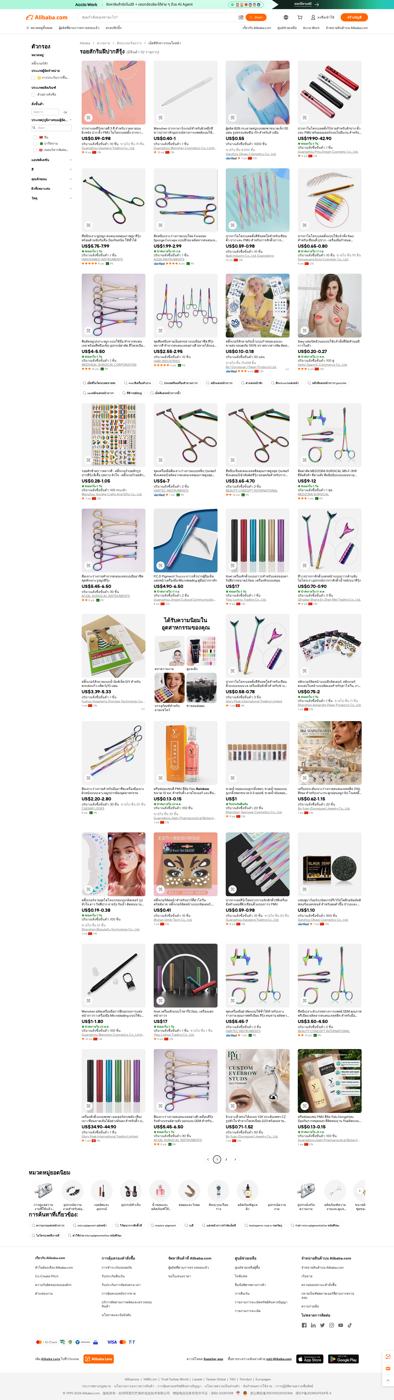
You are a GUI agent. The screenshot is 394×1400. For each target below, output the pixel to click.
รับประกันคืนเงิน (113, 1276)
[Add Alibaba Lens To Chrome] (98, 1359)
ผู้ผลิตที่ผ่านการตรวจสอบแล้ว (188, 1267)
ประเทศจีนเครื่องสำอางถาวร (180, 383)
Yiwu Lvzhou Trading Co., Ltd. (246, 599)
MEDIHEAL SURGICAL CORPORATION (109, 364)
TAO (233, 1379)
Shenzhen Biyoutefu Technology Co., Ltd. (111, 929)
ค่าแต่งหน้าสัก (254, 383)
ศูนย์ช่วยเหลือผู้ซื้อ (247, 1267)
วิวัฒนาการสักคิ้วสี (131, 1225)
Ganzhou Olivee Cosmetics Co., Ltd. (251, 154)
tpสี (191, 1225)
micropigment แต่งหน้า (92, 1225)
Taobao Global (216, 1379)
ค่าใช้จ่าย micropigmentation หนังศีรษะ (97, 1235)
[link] (388, 1357)
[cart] (300, 18)
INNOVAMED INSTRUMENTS (102, 259)
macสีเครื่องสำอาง (140, 383)
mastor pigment (165, 1225)
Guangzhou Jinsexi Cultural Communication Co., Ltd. (186, 599)
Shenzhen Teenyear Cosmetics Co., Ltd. (254, 812)
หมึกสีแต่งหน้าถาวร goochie (329, 383)
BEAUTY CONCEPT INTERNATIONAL (252, 490)
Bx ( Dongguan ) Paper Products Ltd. (251, 367)
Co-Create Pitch (46, 1276)
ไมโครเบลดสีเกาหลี (47, 1235)
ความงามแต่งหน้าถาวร (50, 1225)
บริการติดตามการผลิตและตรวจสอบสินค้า (127, 1304)
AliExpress (132, 1379)
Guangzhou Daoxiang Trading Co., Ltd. (108, 148)
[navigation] (51, 601)
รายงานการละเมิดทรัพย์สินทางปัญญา (261, 1302)
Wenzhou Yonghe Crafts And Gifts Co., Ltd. (112, 494)
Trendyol (245, 1379)
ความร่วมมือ (310, 1306)
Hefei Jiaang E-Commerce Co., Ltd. (322, 364)
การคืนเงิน (242, 1293)
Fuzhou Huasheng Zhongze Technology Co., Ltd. (113, 701)
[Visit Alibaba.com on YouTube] (340, 1325)
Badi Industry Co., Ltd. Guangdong (250, 255)
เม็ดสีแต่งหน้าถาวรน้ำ (168, 393)
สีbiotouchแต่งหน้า (287, 383)
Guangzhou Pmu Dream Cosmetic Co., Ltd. (328, 151)
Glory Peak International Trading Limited (254, 701)
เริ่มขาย (306, 1276)
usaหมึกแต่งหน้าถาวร (100, 393)
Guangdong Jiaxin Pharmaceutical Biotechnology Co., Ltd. (186, 818)
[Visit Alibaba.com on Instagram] (331, 1325)
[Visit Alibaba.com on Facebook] (304, 1325)
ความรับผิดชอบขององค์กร (53, 1285)
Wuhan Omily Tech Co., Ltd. (173, 920)
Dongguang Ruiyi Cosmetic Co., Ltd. (323, 259)
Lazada (197, 1379)
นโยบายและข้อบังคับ (116, 1315)
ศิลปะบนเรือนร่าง (129, 43)
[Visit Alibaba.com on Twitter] (322, 1325)
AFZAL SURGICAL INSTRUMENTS (106, 596)
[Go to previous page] (208, 1159)
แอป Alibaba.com (279, 1359)
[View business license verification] (238, 1393)
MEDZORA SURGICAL (313, 494)
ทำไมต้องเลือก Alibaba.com (54, 1267)
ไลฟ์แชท (241, 1276)
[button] (241, 17)
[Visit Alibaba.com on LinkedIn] (313, 1325)
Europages (263, 1379)
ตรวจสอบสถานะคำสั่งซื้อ (318, 1285)
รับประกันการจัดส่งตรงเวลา (121, 1285)
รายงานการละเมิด (248, 1311)
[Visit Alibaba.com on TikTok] (350, 1325)
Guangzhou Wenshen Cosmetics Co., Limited (186, 148)
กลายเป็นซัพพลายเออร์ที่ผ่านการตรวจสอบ (327, 1295)
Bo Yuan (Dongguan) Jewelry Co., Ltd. (324, 808)
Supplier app (213, 1359)
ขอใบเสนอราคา (179, 1276)
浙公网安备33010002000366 (271, 1393)
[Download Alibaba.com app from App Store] (310, 1359)
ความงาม (103, 43)
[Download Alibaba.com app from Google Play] (343, 1359)
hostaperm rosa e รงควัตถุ (265, 1225)
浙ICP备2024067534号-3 (313, 1393)
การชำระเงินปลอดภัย (117, 1267)
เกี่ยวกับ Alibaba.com (50, 1258)
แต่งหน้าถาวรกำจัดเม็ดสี (221, 1225)
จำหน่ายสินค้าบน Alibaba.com (322, 1267)
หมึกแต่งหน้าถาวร (221, 383)
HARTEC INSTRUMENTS (171, 490)
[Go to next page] (235, 1159)
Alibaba (85, 43)
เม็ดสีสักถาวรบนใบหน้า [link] (164, 43)
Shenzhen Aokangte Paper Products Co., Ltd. (329, 705)
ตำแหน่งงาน (44, 1293)
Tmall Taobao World (174, 1379)
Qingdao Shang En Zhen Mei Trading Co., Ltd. (329, 599)
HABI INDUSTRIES (167, 361)
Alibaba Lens (50, 1359)
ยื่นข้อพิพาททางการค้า (250, 1285)
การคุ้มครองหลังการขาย (119, 1293)
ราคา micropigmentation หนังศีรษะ (317, 1225)
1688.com (150, 1379)
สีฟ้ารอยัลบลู (134, 393)
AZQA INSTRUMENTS (169, 259)
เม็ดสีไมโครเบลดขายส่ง (101, 383)
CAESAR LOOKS (93, 808)
